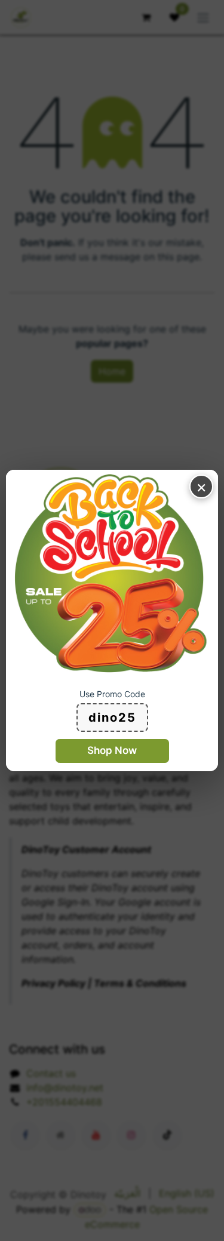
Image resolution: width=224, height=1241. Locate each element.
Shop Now (112, 750)
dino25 (112, 717)
